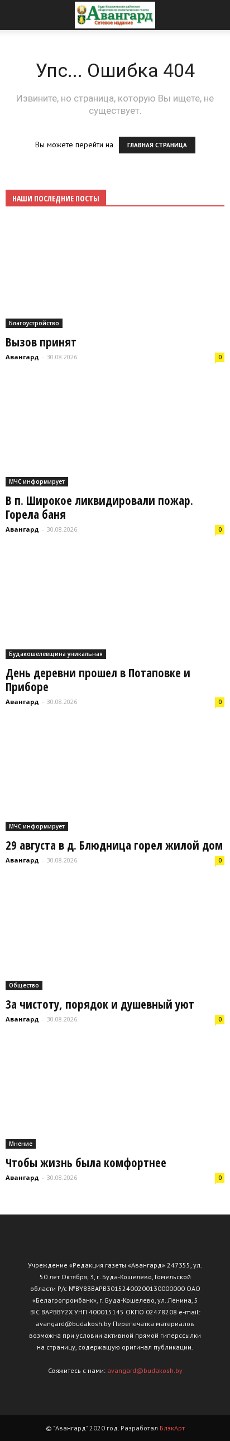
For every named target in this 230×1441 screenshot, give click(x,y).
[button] (214, 15)
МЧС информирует (37, 481)
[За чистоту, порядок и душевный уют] (115, 937)
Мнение (20, 1144)
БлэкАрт (172, 1428)
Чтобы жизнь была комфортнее (86, 1162)
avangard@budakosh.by (145, 1370)
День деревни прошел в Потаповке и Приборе (98, 680)
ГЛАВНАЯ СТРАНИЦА (157, 145)
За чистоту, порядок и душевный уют (100, 1004)
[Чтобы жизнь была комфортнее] (115, 1095)
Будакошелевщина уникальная (56, 654)
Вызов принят (41, 342)
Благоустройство (34, 323)
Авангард (22, 357)
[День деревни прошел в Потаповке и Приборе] (115, 605)
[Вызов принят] (115, 274)
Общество (24, 985)
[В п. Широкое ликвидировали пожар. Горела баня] (115, 432)
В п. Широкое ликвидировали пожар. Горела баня (99, 507)
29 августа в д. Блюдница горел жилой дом (114, 845)
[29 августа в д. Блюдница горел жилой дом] (115, 777)
